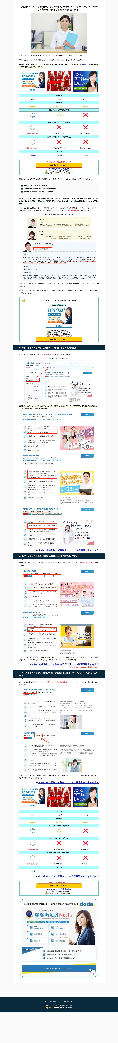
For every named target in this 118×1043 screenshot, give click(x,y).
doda (84, 64)
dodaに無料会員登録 (59, 169)
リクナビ (59, 99)
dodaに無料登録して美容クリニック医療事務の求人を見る (68, 550)
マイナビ (85, 99)
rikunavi (59, 155)
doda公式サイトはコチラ (58, 165)
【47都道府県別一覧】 (67, 1001)
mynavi (86, 155)
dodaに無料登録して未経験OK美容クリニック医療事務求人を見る (65, 664)
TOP (46, 1001)
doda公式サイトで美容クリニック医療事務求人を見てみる (68, 876)
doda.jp (33, 155)
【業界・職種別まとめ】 (54, 1001)
